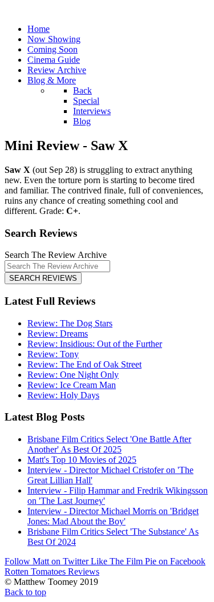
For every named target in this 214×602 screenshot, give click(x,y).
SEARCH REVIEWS (43, 278)
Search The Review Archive (56, 255)
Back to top (25, 592)
